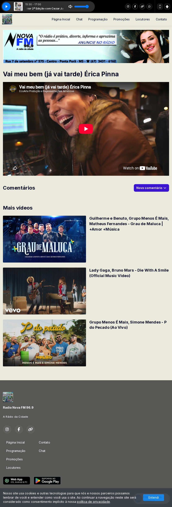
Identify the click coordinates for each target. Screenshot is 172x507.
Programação (97, 19)
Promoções (121, 19)
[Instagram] (128, 6)
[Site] (142, 6)
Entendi (154, 497)
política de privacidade (93, 501)
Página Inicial (61, 19)
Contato (161, 19)
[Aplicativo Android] (167, 6)
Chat (79, 19)
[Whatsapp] (149, 6)
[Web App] (160, 6)
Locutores (143, 19)
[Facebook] (135, 6)
